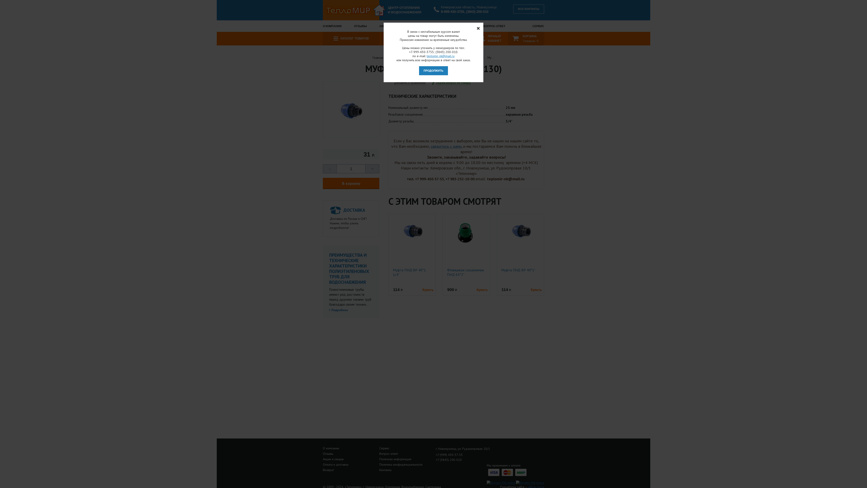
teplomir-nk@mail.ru (440, 56)
